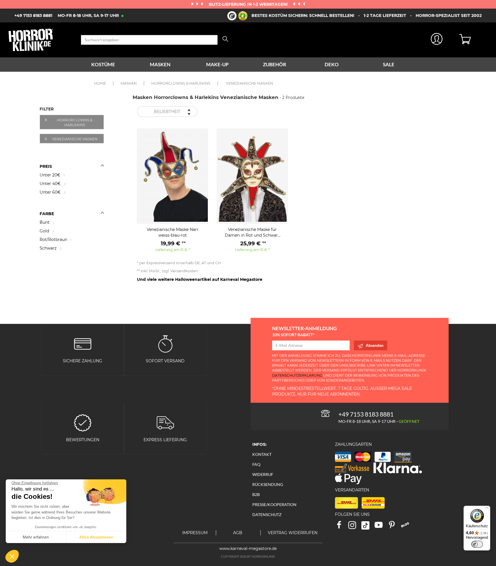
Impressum (195, 532)
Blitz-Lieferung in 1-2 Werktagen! (249, 4)
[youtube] (381, 526)
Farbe (47, 213)
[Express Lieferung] (165, 422)
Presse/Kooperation (274, 504)
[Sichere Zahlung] (82, 343)
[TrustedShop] (237, 15)
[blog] (407, 526)
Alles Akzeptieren (96, 537)
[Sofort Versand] (165, 343)
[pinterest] (394, 526)
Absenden (374, 345)
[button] (12, 556)
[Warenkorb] (473, 39)
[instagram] (354, 526)
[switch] (477, 544)
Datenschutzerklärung (297, 375)
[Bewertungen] (82, 422)
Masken (160, 64)
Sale (388, 64)
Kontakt (262, 454)
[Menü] (486, 509)
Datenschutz (267, 514)
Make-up (217, 64)
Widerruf (262, 474)
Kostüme (103, 64)
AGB (237, 532)
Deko (332, 64)
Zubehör (274, 64)
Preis (46, 166)
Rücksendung (267, 484)
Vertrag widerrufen (292, 532)
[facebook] (341, 526)
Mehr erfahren (36, 537)
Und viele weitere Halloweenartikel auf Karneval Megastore (199, 279)
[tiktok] (368, 526)
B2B (256, 494)
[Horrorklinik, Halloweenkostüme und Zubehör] (40, 40)
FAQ (256, 464)
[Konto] (437, 40)
